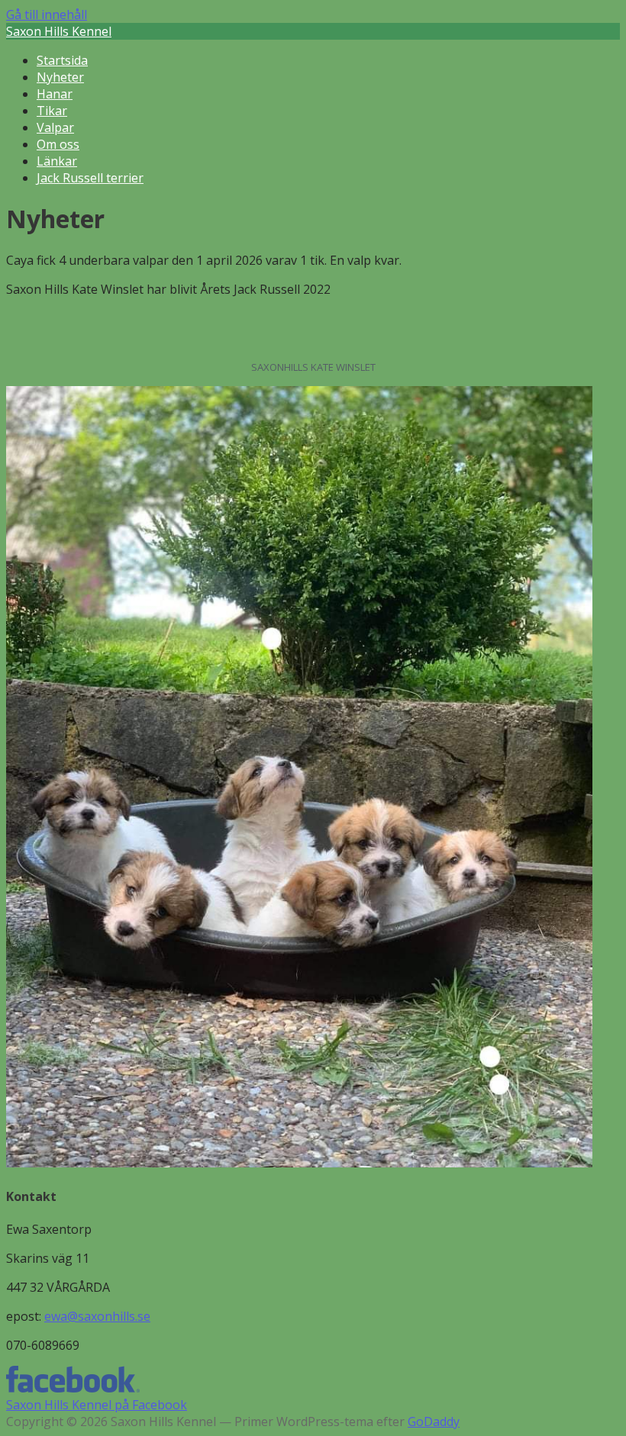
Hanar (55, 93)
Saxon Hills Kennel (58, 31)
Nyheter (60, 77)
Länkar (57, 161)
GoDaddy (434, 1421)
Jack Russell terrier (90, 177)
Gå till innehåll (46, 14)
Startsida (62, 60)
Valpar (55, 127)
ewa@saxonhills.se (97, 1316)
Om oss (58, 144)
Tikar (52, 110)
